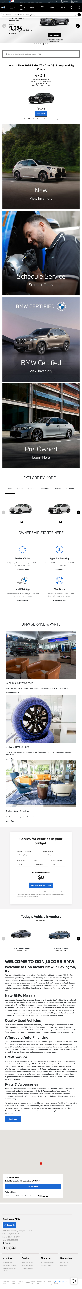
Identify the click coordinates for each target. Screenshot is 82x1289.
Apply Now (59, 569)
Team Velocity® (59, 1282)
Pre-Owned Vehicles (9, 1265)
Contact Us (11, 1225)
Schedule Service (12, 692)
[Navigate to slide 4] (40, 43)
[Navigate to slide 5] (42, 43)
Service (25, 1258)
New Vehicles (7, 1262)
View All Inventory (40, 920)
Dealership (66, 1258)
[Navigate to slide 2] (36, 43)
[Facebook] (4, 1248)
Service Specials (27, 1265)
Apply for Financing (47, 1262)
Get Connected (22, 600)
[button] (41, 1164)
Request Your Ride (59, 600)
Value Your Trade (23, 569)
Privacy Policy (13, 1282)
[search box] (41, 52)
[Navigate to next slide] (80, 25)
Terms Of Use (20, 1282)
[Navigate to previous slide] (1, 25)
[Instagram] (9, 1248)
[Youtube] (13, 1248)
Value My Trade (46, 1265)
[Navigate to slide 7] (47, 43)
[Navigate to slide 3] (38, 43)
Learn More (10, 759)
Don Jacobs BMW (5, 1282)
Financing (46, 1258)
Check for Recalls (27, 1268)
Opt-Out (44, 1282)
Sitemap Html (33, 1282)
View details (41, 114)
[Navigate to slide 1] (34, 43)
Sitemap (27, 1282)
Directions (63, 1265)
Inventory (7, 1258)
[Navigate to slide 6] (45, 44)
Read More (13, 1119)
